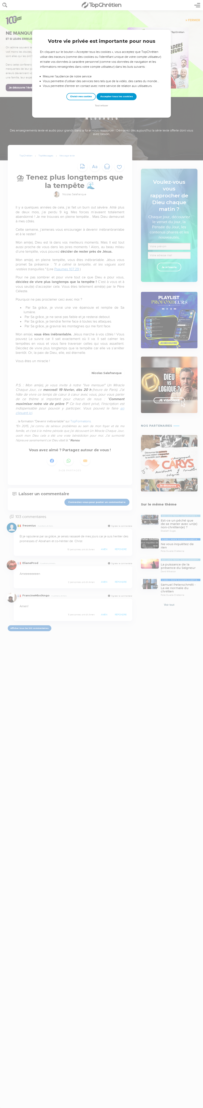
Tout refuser (101, 105)
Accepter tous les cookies (116, 96)
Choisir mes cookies (81, 96)
